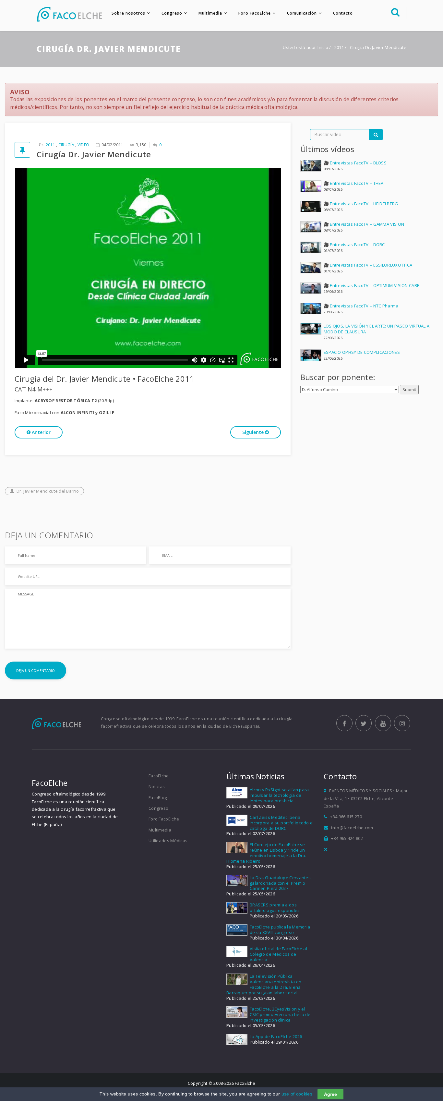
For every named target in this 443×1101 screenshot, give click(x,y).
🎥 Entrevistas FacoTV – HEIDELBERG (361, 204)
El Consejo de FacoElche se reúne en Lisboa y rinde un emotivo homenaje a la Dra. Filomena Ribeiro (266, 853)
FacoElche (159, 776)
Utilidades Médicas (168, 841)
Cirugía (66, 145)
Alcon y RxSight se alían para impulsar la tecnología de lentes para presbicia (279, 795)
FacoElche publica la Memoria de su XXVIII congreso (280, 929)
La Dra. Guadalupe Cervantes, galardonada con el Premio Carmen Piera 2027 (281, 883)
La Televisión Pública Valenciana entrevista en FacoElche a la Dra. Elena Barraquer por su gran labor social (263, 984)
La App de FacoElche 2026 (276, 1036)
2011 (339, 47)
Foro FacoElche (254, 13)
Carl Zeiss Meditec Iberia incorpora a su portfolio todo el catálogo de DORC (282, 822)
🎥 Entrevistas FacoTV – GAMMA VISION (364, 224)
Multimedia (210, 13)
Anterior (40, 432)
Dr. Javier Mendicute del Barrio (48, 491)
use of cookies (296, 1093)
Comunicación (302, 13)
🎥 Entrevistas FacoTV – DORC (354, 244)
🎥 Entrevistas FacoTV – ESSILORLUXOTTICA (368, 265)
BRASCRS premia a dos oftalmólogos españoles (275, 907)
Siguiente (253, 432)
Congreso (172, 13)
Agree (330, 1094)
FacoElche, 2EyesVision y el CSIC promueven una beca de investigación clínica (280, 1014)
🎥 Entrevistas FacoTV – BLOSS (355, 163)
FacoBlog (158, 797)
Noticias (157, 786)
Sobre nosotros (128, 13)
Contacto (343, 13)
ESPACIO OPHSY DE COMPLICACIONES (362, 352)
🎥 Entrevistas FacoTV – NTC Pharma (361, 306)
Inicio (322, 47)
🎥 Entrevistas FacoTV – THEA (354, 183)
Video (84, 145)
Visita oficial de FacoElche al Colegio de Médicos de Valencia (278, 954)
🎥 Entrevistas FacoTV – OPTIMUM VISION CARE (372, 285)
